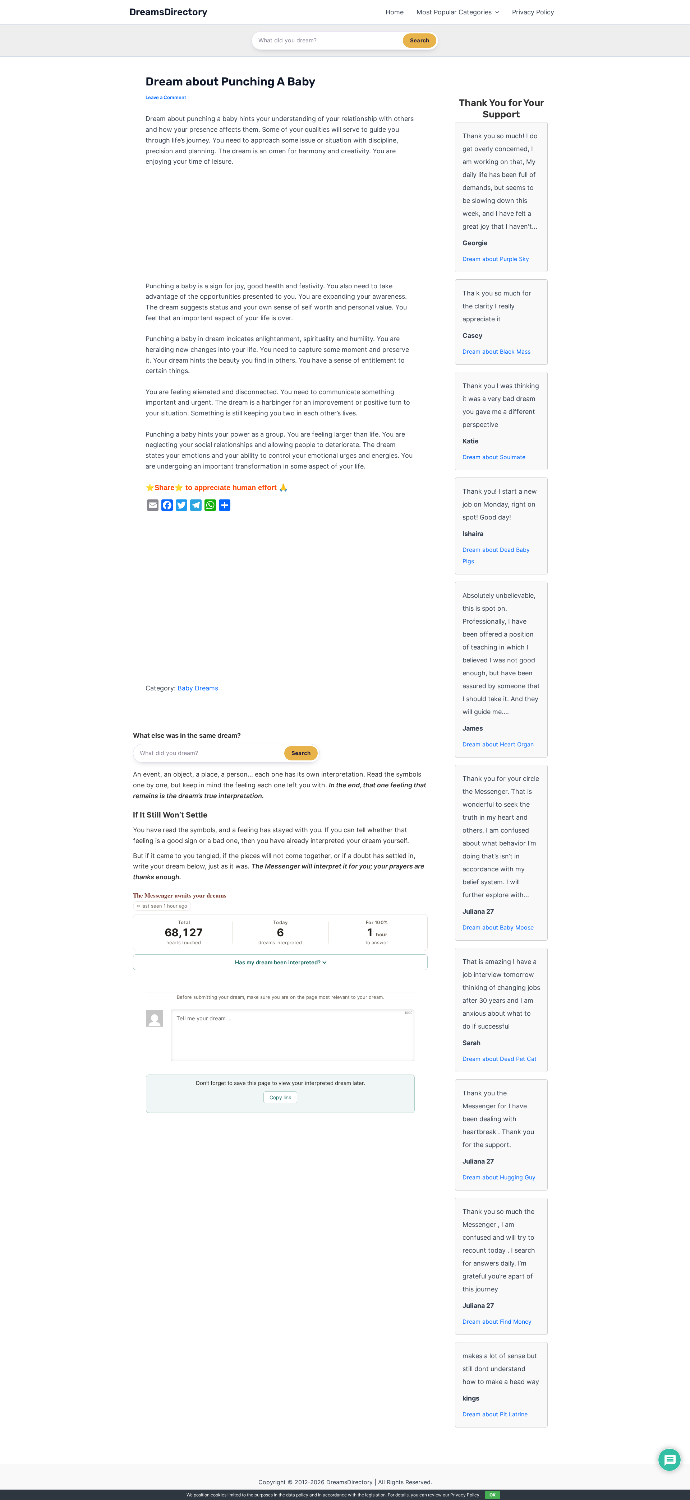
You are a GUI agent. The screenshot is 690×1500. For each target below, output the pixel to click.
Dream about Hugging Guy (499, 1177)
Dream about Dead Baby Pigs (496, 555)
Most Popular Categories (454, 12)
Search (419, 40)
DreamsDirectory (168, 12)
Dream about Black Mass (496, 351)
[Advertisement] (280, 227)
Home (395, 12)
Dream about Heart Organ (498, 744)
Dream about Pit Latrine (495, 1414)
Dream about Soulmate (494, 457)
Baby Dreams (198, 688)
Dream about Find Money (497, 1321)
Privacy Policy (533, 12)
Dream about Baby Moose (498, 927)
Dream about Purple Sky (496, 258)
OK (492, 1494)
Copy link (280, 1097)
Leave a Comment (166, 97)
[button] (495, 12)
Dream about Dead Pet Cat (500, 1058)
